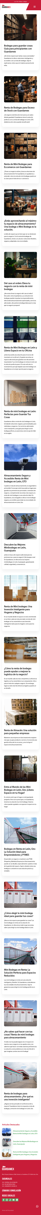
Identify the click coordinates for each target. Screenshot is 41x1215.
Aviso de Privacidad (8, 1210)
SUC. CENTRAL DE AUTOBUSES (9, 1182)
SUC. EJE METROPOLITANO (8, 1184)
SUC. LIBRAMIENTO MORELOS (9, 1186)
